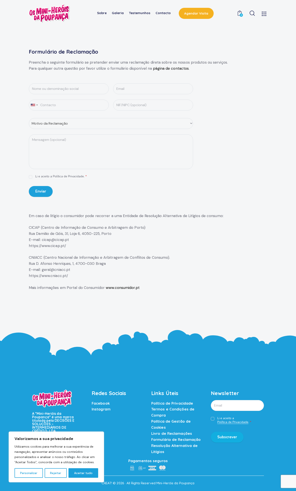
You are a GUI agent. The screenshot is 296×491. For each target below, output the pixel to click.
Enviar (40, 191)
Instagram (101, 409)
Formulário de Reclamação (176, 439)
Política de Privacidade (68, 176)
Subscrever (227, 437)
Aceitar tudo (83, 473)
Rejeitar (55, 473)
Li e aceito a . (61, 176)
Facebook (101, 403)
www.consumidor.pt (123, 287)
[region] (56, 457)
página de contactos (171, 68)
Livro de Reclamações (171, 433)
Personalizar (28, 473)
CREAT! (107, 483)
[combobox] (34, 105)
